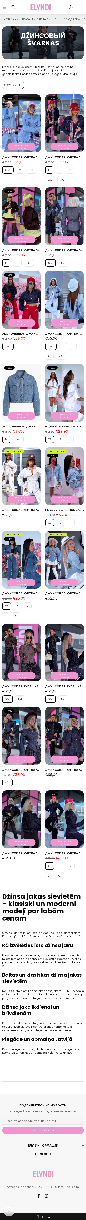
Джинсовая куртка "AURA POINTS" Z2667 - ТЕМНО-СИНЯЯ (64, 250)
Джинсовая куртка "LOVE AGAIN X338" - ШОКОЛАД (21, 250)
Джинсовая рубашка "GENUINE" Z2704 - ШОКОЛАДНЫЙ (21, 686)
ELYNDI (40, 7)
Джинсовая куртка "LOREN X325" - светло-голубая (64, 333)
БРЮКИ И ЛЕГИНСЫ (36, 19)
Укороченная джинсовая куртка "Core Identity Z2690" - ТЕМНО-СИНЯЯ (21, 333)
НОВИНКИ (11, 19)
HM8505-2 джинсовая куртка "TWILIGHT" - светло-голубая (64, 510)
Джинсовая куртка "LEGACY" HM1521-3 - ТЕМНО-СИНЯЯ (21, 593)
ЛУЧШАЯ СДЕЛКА (67, 19)
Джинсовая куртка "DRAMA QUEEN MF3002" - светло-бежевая (21, 510)
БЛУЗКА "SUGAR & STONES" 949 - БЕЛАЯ (64, 426)
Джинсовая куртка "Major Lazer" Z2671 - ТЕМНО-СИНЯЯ (21, 853)
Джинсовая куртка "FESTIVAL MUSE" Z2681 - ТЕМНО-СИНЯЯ (21, 769)
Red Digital (72, 1186)
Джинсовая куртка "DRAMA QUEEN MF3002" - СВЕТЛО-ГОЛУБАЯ (64, 593)
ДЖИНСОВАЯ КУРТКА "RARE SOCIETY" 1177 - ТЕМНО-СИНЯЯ (64, 853)
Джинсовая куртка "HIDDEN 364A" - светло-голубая (21, 157)
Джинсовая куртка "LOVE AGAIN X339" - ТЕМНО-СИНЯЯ (64, 157)
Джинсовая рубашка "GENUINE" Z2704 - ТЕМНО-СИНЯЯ (64, 686)
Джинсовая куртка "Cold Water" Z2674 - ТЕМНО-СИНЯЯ (64, 769)
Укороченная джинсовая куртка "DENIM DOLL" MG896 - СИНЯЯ (21, 426)
